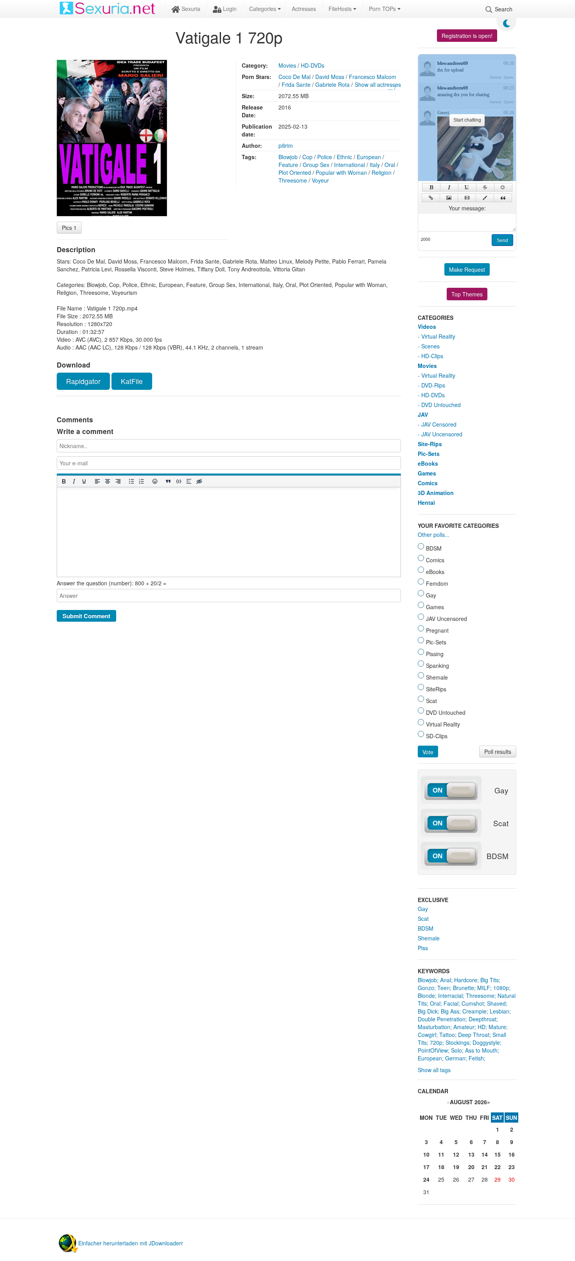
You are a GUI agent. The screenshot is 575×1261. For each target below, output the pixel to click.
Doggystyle (486, 1042)
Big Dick (428, 1011)
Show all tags (434, 1070)
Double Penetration (441, 1019)
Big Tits (489, 980)
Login (229, 9)
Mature (497, 1027)
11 (441, 1154)
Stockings (457, 1042)
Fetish (476, 1058)
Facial (451, 1003)
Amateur (463, 1027)
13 (471, 1154)
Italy (375, 165)
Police (324, 157)
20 (471, 1167)
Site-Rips (430, 444)
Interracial (450, 995)
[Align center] (107, 481)
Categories (263, 9)
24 (426, 1179)
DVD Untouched (441, 405)
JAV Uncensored (441, 434)
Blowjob (288, 157)
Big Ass (450, 1011)
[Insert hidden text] (199, 481)
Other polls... (433, 534)
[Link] (431, 198)
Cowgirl (427, 1035)
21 (485, 1167)
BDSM (425, 928)
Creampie (474, 1011)
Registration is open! (467, 35)
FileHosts (341, 9)
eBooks (428, 463)
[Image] (449, 198)
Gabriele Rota (332, 84)
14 (485, 1154)
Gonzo (426, 988)
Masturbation (434, 1027)
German (455, 1058)
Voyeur (320, 180)
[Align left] (97, 481)
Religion (382, 172)
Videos (427, 326)
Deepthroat (482, 1019)
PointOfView (433, 1050)
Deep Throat (473, 1035)
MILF (483, 988)
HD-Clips (432, 356)
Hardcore (465, 980)
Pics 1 (69, 227)
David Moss (329, 77)
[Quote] (503, 198)
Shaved (496, 1003)
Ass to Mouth (481, 1050)
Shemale (429, 938)
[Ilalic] (449, 187)
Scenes (430, 346)
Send (502, 240)
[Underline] (84, 481)
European (369, 157)
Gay (423, 909)
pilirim (286, 145)
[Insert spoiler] (188, 481)
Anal (445, 980)
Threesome (293, 180)
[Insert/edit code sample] (178, 481)
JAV (423, 414)
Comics (428, 483)
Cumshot (473, 1003)
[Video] (467, 198)
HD (481, 1027)
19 (456, 1167)
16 (512, 1154)
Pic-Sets (429, 453)
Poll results (497, 751)
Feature (288, 165)
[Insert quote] (168, 481)
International (349, 165)
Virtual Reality (438, 336)
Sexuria (190, 9)
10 (426, 1154)
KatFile (132, 381)
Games (427, 473)
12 (456, 1154)
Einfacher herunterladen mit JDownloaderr (130, 1243)
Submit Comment (86, 616)
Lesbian (499, 1011)
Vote (427, 752)
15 (497, 1154)
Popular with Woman (341, 172)
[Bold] (63, 481)
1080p (501, 988)
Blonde (426, 995)
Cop (307, 157)
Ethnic (344, 157)
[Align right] (118, 481)
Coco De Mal (295, 77)
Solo (456, 1050)
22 (497, 1167)
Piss (423, 948)
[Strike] (485, 187)
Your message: (467, 208)
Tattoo (447, 1035)
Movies (287, 65)
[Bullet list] (131, 481)
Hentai (426, 502)
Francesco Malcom (372, 77)
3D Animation (436, 493)
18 (441, 1167)
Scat (423, 918)
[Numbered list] (141, 481)
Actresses (304, 9)
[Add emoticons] (155, 481)
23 (512, 1167)
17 (426, 1167)
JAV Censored (438, 424)
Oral (390, 165)
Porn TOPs (383, 9)
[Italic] (73, 481)
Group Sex (316, 165)
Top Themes (467, 294)
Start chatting (467, 120)
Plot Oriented (295, 172)
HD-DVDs (312, 65)
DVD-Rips (433, 385)
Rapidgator (83, 381)
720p (436, 1042)
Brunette (463, 988)
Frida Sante (296, 84)
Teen (443, 988)
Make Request (467, 269)
